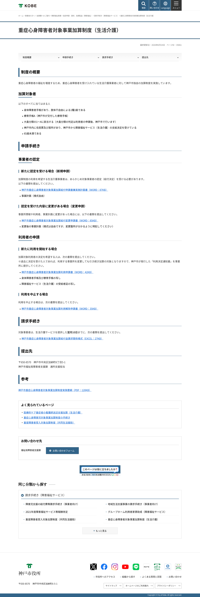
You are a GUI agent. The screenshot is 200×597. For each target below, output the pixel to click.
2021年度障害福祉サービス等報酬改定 (47, 512)
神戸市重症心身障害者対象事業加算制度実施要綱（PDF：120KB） (54, 390)
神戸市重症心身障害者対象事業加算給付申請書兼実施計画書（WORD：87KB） (64, 190)
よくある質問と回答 (152, 576)
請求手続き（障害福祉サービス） (106, 16)
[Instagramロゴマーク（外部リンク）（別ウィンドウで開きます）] (114, 567)
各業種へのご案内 (43, 16)
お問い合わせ (175, 576)
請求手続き (107, 57)
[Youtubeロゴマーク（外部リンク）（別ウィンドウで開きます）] (125, 567)
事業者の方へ (30, 16)
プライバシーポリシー (166, 585)
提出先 (145, 57)
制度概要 (27, 57)
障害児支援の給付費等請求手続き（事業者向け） (52, 504)
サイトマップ (111, 585)
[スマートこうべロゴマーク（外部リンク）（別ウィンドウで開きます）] (157, 566)
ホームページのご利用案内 (137, 585)
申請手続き (67, 57)
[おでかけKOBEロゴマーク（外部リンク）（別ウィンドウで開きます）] (178, 566)
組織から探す (128, 576)
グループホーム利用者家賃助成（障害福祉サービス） (137, 512)
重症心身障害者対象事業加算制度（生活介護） (133, 519)
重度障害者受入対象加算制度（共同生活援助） (51, 519)
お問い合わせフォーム (63, 450)
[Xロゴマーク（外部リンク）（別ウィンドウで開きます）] (93, 566)
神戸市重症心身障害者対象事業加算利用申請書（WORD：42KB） (57, 272)
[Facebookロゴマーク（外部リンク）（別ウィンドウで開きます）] (104, 567)
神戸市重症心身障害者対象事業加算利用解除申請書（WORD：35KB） (59, 308)
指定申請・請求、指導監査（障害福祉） (77, 16)
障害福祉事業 (56, 16)
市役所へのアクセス (105, 576)
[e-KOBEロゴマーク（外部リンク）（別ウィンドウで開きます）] (167, 567)
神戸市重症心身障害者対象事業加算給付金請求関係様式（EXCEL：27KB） (62, 338)
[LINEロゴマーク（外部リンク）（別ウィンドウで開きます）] (136, 567)
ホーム (20, 16)
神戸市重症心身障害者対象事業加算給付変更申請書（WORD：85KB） (59, 220)
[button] (143, 5)
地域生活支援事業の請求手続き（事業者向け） (133, 504)
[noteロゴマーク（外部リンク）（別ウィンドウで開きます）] (146, 567)
